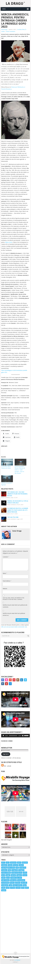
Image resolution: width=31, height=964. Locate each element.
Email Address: (7, 581)
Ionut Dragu (4, 29)
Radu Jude (13, 880)
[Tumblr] (2, 683)
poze (8, 877)
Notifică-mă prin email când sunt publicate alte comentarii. (15, 606)
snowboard (5, 885)
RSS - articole (7, 766)
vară (23, 887)
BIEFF (19, 862)
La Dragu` (15, 3)
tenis (25, 885)
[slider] (26, 735)
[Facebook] (2, 679)
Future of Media (6, 872)
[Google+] (10, 679)
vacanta (18, 887)
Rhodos (12, 882)
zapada (4, 890)
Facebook (4, 870)
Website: (5, 588)
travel (7, 887)
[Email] (10, 683)
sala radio (24, 882)
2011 (3, 862)
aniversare (13, 862)
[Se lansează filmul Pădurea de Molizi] (7, 462)
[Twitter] (25, 679)
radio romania (5, 880)
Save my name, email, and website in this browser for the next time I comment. (13, 598)
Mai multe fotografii (6, 840)
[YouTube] (6, 683)
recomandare (21, 880)
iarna (3, 875)
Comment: (6, 557)
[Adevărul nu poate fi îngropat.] (7, 478)
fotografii (21, 870)
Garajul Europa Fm (17, 872)
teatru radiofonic (17, 885)
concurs (21, 865)
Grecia (25, 872)
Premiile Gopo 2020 (16, 877)
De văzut (19, 29)
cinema (10, 865)
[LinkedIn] (21, 679)
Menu (4, 9)
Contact (15, 962)
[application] (15, 735)
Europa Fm (23, 867)
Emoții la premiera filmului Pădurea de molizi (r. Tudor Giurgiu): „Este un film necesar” (20, 470)
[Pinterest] (14, 679)
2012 (7, 862)
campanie (4, 865)
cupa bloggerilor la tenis (8, 867)
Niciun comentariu (10, 31)
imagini (8, 875)
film (9, 870)
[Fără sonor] (23, 735)
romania (18, 882)
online (3, 877)
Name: (5, 573)
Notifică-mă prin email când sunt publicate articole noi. (14, 614)
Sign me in (6, 754)
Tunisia (12, 887)
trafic (3, 887)
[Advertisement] (8, 924)
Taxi (10, 885)
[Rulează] (3, 735)
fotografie (14, 870)
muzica (25, 875)
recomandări (5, 882)
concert (15, 865)
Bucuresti (24, 862)
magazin (19, 875)
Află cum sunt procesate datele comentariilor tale (14, 627)
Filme (23, 29)
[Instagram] (17, 679)
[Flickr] (6, 679)
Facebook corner (6, 741)
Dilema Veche (8, 242)
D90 (17, 867)
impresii (13, 875)
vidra (27, 887)
